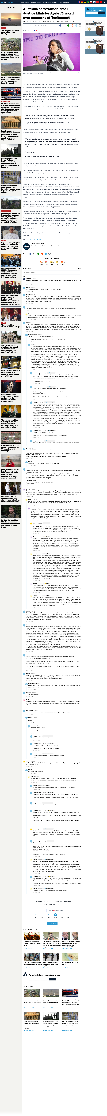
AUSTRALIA (31, 239)
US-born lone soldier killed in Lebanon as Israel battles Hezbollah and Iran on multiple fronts (10, 523)
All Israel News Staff (28, 25)
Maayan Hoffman (47, 967)
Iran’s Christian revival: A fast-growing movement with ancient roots (33, 964)
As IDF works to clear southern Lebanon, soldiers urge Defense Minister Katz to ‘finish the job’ (10, 55)
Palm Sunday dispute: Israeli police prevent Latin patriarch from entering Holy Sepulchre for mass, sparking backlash (10, 473)
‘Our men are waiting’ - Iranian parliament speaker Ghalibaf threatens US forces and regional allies (10, 423)
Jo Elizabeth (27, 967)
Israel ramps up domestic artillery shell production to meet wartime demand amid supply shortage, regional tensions (10, 135)
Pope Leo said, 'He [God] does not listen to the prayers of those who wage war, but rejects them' (11, 246)
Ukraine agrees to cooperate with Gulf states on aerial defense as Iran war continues (11, 499)
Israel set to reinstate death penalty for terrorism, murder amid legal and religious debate (10, 189)
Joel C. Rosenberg (66, 1007)
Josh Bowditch (66, 967)
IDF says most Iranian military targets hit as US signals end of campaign (9, 448)
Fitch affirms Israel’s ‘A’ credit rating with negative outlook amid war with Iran (10, 373)
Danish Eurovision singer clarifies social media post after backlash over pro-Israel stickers (9, 398)
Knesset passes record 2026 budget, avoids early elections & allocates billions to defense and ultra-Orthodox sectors (10, 272)
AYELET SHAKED (39, 239)
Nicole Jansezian (28, 948)
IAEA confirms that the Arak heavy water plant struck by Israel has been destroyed (10, 80)
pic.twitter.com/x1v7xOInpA (65, 118)
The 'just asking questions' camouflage (10, 326)
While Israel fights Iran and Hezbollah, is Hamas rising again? (50, 964)
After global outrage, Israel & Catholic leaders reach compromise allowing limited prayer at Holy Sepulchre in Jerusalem (10, 299)
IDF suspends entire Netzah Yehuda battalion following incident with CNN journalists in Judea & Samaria (10, 162)
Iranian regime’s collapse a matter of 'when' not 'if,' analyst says (32, 943)
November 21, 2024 (62, 123)
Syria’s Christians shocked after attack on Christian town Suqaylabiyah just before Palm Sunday (9, 348)
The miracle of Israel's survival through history (10, 32)
